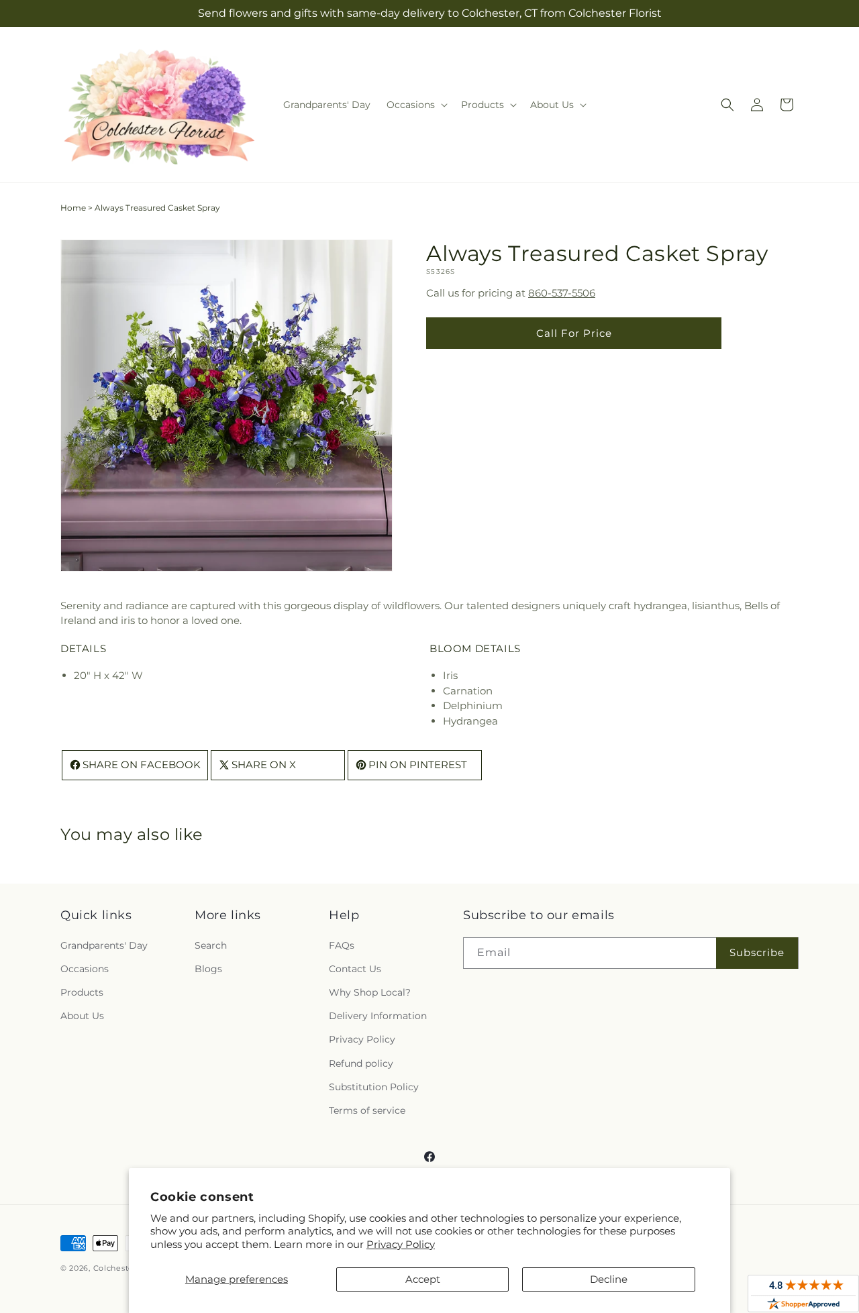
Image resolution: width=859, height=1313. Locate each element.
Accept (422, 1279)
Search (211, 945)
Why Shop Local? (370, 992)
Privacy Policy (400, 1244)
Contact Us (355, 969)
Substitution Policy (374, 1087)
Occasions (84, 969)
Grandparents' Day (104, 945)
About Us (82, 1016)
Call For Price (574, 333)
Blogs (208, 969)
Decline (608, 1279)
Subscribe (757, 952)
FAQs (341, 945)
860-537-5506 (561, 292)
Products (81, 992)
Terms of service (367, 1110)
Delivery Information (378, 1016)
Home (73, 208)
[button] (415, 105)
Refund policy (361, 1063)
